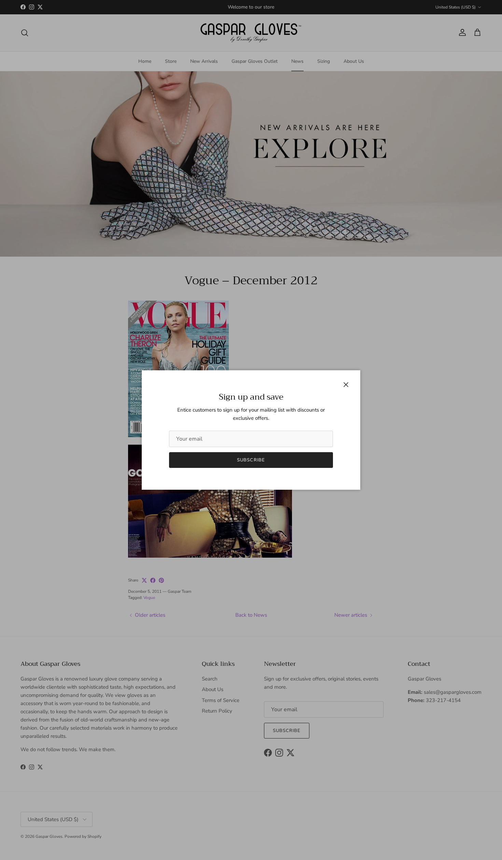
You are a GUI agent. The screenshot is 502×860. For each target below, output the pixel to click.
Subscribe (251, 460)
